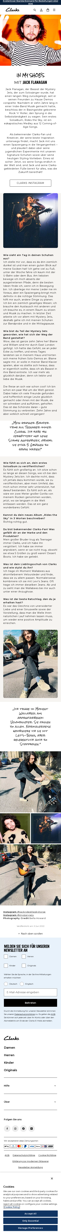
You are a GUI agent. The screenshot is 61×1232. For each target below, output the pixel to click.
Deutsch (13, 984)
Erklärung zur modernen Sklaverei (31, 1161)
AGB (53, 1014)
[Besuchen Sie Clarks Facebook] (7, 1128)
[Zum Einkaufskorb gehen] (48, 10)
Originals (31, 965)
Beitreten (30, 1002)
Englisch (29, 984)
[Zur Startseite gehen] (12, 10)
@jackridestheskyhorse (28, 912)
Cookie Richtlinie (47, 1155)
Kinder (12, 965)
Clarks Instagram (34, 184)
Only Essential (30, 1220)
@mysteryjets (22, 915)
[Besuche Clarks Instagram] (15, 1128)
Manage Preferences (30, 1228)
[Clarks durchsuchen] (35, 10)
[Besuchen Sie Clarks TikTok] (23, 1128)
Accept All (30, 1213)
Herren (30, 956)
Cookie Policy (12, 1207)
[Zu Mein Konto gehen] (41, 10)
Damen (13, 956)
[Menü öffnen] (54, 10)
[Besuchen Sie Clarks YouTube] (31, 1128)
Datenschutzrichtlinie (24, 1014)
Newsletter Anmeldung (30, 1167)
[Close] (51, 1178)
